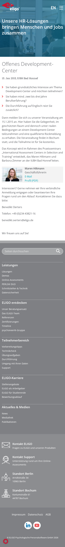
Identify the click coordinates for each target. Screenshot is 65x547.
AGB (48, 514)
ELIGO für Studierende (14, 392)
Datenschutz (35, 514)
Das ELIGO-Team (10, 313)
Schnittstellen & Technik (14, 288)
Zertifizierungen (10, 321)
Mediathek (7, 417)
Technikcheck (9, 350)
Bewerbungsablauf (12, 396)
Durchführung (9, 359)
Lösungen (7, 271)
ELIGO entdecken (14, 302)
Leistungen (10, 265)
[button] (5, 541)
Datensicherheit (10, 292)
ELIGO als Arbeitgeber (13, 388)
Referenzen (8, 317)
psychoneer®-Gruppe (13, 330)
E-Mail (28, 176)
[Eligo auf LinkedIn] (28, 528)
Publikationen (9, 421)
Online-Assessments (13, 279)
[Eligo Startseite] (11, 8)
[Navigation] (59, 7)
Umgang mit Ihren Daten (15, 363)
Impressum (18, 514)
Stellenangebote (10, 384)
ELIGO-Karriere (12, 378)
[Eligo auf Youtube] (37, 528)
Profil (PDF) (31, 180)
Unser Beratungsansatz (14, 309)
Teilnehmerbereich (15, 340)
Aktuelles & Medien (16, 407)
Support (6, 367)
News (5, 413)
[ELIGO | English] (51, 8)
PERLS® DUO (9, 284)
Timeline (6, 325)
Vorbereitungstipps (12, 346)
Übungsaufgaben (11, 355)
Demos (5, 275)
